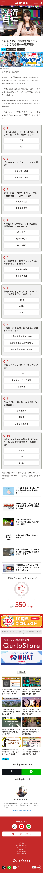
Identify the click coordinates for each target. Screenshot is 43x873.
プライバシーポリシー (21, 847)
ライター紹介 (21, 851)
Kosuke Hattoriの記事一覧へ (21, 810)
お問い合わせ (21, 853)
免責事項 (21, 849)
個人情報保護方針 (21, 845)
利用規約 (21, 843)
